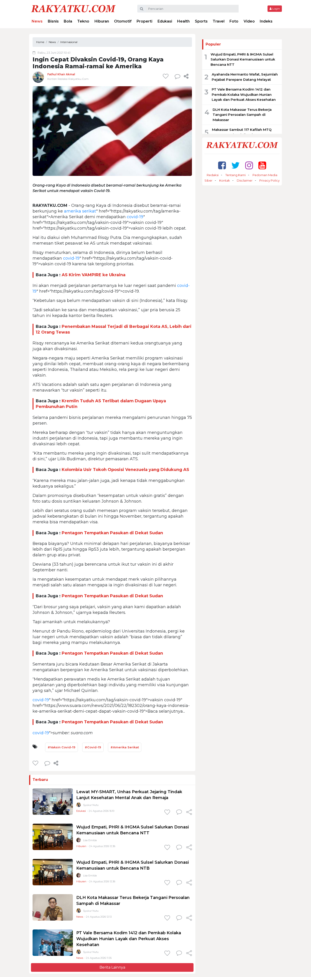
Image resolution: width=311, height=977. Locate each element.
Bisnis (53, 21)
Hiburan (101, 21)
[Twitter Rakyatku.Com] (235, 165)
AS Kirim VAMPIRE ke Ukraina (94, 274)
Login (276, 8)
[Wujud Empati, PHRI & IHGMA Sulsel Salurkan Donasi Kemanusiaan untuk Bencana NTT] (53, 837)
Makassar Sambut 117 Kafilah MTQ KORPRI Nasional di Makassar (242, 132)
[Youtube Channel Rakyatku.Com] (262, 165)
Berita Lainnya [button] (112, 967)
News (37, 21)
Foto (233, 21)
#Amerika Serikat (124, 747)
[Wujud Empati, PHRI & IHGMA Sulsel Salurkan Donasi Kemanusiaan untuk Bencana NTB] (53, 872)
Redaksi (213, 175)
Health (183, 21)
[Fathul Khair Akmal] (38, 77)
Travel (218, 21)
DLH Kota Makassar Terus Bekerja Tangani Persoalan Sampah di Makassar (242, 114)
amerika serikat (80, 211)
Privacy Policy (269, 180)
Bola (68, 21)
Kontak (224, 180)
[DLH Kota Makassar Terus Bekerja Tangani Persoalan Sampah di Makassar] (53, 907)
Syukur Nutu (91, 805)
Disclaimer (244, 180)
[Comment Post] (179, 812)
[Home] (73, 8)
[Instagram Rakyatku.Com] (249, 165)
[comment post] (177, 76)
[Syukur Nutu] (78, 806)
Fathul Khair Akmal (61, 74)
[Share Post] (186, 76)
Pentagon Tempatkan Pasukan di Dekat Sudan (112, 532)
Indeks (266, 21)
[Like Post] (166, 76)
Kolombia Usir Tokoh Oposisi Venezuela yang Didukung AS (125, 469)
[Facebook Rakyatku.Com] (222, 165)
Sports (201, 21)
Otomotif (123, 21)
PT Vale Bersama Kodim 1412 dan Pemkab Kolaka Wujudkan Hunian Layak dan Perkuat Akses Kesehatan (128, 938)
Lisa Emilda (90, 840)
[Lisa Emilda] (78, 841)
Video (249, 21)
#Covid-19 (93, 747)
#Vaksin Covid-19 (61, 747)
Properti (144, 21)
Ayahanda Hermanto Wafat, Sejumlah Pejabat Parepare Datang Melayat (245, 77)
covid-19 (135, 216)
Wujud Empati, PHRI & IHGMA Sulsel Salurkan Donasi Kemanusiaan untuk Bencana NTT (243, 59)
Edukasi (165, 21)
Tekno (83, 21)
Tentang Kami (235, 175)
